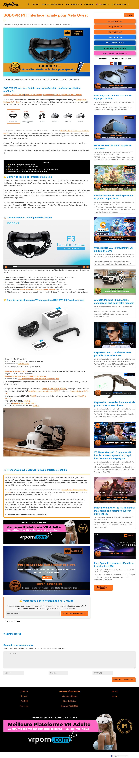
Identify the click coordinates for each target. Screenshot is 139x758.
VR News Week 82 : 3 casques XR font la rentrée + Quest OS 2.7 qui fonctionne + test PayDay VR (112, 455)
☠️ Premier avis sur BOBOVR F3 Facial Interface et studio (26, 171)
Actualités (50, 24)
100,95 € (63, 389)
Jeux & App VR (108, 204)
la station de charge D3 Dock (44, 289)
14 (56, 590)
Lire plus (46, 577)
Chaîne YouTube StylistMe (71, 95)
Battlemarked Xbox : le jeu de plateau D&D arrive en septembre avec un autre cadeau (114, 510)
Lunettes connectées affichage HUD (114, 411)
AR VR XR (58, 24)
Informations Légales (69, 696)
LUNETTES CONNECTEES (51, 4)
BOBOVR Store (23, 364)
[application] (46, 244)
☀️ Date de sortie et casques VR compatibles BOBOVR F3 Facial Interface (32, 169)
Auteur (114, 696)
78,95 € (33, 396)
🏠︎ (28, 4)
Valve (110, 464)
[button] (47, 245)
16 (59, 590)
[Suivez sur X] (119, 63)
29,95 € (27, 401)
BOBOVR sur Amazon (33, 95)
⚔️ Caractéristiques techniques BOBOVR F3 (22, 167)
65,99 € (36, 406)
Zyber (18, 102)
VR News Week (118, 464)
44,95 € (33, 403)
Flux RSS (24, 701)
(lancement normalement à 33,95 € (43, 391)
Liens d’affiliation (69, 701)
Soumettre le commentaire (123, 680)
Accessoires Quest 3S (52, 95)
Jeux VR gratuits (125, 256)
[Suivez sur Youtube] (111, 63)
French (116, 756)
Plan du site (24, 706)
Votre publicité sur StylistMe (69, 691)
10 (49, 590)
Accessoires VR (40, 24)
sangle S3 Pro (25, 289)
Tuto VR (116, 204)
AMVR (11, 102)
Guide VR (100, 204)
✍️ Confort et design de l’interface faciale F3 (21, 164)
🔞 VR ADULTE (101, 4)
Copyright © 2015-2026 (69, 706)
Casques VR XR (102, 104)
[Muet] (84, 267)
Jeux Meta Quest (113, 256)
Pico (106, 464)
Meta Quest (67, 24)
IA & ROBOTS (89, 4)
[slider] (45, 266)
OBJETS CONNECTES (74, 4)
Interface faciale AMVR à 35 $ (16, 371)
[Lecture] (6, 267)
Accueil (115, 691)
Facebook (24, 691)
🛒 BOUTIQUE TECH (118, 4)
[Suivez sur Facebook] (115, 63)
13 (54, 590)
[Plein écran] (87, 267)
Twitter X (24, 696)
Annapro (79, 100)
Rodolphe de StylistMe (14, 24)
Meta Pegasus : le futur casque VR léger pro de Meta (47, 565)
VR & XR (35, 4)
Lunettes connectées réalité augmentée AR (116, 361)
